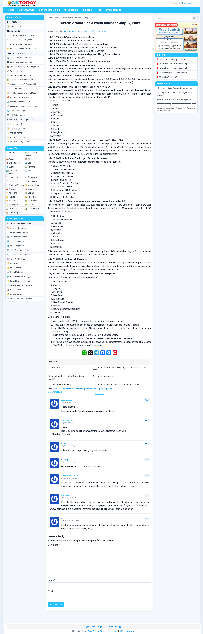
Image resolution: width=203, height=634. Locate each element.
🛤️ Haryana (30, 167)
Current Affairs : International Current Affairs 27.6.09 (116, 384)
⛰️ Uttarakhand (32, 208)
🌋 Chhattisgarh (13, 163)
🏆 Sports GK (12, 263)
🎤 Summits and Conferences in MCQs (22, 106)
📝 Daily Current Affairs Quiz (18, 26)
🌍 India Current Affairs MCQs (19, 58)
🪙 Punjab (10, 197)
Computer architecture (63, 389)
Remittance (91, 389)
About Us (91, 631)
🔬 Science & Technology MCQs (20, 102)
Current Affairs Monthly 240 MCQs (172, 59)
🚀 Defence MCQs (14, 71)
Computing (80, 389)
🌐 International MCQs (16, 111)
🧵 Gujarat (10, 167)
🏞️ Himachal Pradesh (11, 172)
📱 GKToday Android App (126, 631)
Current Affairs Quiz (49, 10)
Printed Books (113, 10)
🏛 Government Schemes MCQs (19, 62)
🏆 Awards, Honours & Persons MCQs (22, 84)
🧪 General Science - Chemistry (19, 285)
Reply (147, 400)
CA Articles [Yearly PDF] (167, 77)
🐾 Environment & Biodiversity (19, 254)
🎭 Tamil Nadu (31, 201)
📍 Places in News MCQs (17, 88)
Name (51, 580)
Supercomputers (104, 389)
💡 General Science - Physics (18, 281)
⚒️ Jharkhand (12, 177)
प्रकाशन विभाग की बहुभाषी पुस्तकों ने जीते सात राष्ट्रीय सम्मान (176, 104)
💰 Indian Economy (14, 268)
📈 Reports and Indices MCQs (19, 75)
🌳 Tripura (29, 205)
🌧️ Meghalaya (31, 181)
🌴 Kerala (10, 181)
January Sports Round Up (60, 384)
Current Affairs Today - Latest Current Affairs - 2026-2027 (84, 31)
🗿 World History (14, 290)
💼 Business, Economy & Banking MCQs (23, 67)
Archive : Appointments (103, 376)
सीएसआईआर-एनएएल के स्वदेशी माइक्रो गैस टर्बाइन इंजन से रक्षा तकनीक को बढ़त (176, 109)
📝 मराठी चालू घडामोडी (14, 133)
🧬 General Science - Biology (18, 276)
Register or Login (189, 3)
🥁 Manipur (11, 189)
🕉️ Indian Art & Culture (16, 259)
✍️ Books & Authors (15, 294)
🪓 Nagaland (11, 193)
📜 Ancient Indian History (17, 228)
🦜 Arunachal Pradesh (31, 153)
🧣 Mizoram (30, 189)
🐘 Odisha (29, 193)
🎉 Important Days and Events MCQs (21, 93)
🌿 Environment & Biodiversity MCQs (21, 80)
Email (51, 591)
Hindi (99, 10)
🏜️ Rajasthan (31, 197)
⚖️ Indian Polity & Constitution (19, 250)
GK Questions (71, 10)
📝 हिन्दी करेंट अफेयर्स (14, 124)
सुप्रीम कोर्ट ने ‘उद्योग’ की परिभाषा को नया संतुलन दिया (174, 99)
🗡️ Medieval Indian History (17, 232)
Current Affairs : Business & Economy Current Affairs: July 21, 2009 (120, 368)
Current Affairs (26, 10)
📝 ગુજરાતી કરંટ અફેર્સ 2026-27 (19, 142)
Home (11, 10)
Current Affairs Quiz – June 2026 (20, 44)
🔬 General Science (15, 272)
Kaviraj (64, 459)
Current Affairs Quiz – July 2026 (19, 40)
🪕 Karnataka (31, 177)
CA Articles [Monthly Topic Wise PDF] (173, 73)
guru (63, 518)
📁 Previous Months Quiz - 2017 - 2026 (22, 49)
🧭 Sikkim (10, 201)
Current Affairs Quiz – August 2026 (21, 35)
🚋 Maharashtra (32, 185)
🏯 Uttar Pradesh (13, 208)
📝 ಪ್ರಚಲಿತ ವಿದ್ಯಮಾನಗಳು (16, 128)
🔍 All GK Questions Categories (19, 299)
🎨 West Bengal (13, 212)
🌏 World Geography (15, 246)
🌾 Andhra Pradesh (14, 152)
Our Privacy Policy (103, 631)
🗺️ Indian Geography (15, 241)
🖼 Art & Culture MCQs (16, 115)
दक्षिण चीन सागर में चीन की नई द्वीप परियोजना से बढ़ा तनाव (175, 88)
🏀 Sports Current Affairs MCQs (19, 97)
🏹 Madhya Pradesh (15, 185)
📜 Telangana (12, 205)
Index (114, 631)
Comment (54, 545)
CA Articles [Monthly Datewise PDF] (172, 68)
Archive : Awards (56, 367)
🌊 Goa (28, 163)
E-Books (87, 10)
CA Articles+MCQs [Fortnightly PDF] (172, 64)
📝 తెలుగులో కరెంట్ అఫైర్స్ (16, 137)
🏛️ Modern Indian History (17, 237)
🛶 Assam (10, 159)
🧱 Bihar (28, 159)
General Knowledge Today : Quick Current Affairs (67, 377)
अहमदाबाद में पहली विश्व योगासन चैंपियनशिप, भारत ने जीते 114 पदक (175, 94)
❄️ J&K (28, 171)
